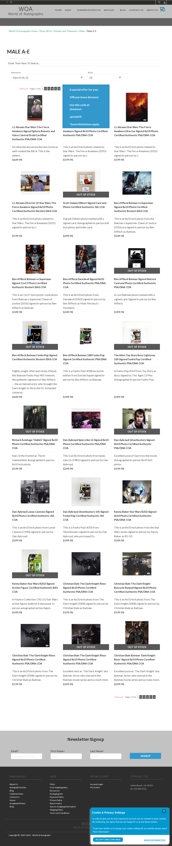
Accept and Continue (108, 839)
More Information (154, 840)
